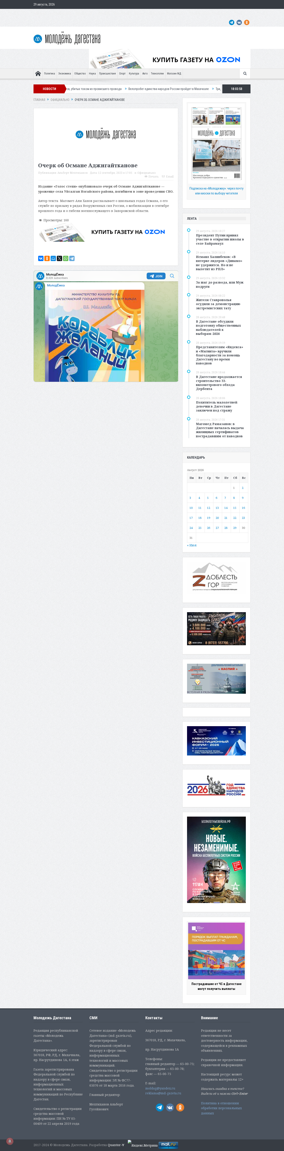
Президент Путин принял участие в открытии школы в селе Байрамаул (220, 239)
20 (217, 518)
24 (191, 528)
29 (234, 528)
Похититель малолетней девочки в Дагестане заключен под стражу (216, 406)
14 (225, 508)
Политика (49, 73)
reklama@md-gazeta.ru (163, 1093)
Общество (80, 73)
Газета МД (103, 13)
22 (234, 518)
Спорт (122, 73)
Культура (134, 73)
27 (217, 528)
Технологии (157, 73)
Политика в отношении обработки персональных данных (221, 1108)
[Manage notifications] (9, 1141)
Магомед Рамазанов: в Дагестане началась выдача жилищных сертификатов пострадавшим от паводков (220, 430)
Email (170, 176)
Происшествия (107, 73)
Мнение (41, 13)
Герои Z (180, 13)
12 (208, 508)
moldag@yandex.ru (160, 1088)
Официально (83, 13)
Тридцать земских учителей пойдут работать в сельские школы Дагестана (219, 89)
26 (208, 528)
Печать (153, 176)
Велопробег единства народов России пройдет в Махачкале (123, 89)
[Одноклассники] (47, 258)
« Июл (192, 545)
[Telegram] (72, 258)
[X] (59, 258)
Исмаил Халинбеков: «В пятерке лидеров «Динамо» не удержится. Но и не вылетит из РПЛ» (219, 263)
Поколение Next (60, 13)
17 (191, 518)
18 (199, 518)
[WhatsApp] (65, 258)
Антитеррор (122, 13)
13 (217, 508)
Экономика (64, 73)
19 (208, 518)
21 (225, 518)
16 (243, 508)
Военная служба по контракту (209, 13)
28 (225, 528)
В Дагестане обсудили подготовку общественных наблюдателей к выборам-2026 (218, 327)
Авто (145, 73)
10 (191, 508)
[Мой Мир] (53, 258)
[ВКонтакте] (40, 258)
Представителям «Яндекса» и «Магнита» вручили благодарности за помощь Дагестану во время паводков (219, 355)
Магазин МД (174, 73)
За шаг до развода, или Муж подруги (219, 284)
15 (234, 508)
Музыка (139, 13)
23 (243, 518)
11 (199, 508)
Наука (92, 73)
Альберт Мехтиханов (72, 173)
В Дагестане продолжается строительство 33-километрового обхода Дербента (219, 383)
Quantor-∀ (116, 1145)
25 (199, 528)
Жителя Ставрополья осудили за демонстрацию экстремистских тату (218, 304)
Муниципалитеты (160, 13)
